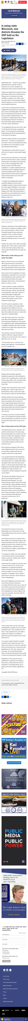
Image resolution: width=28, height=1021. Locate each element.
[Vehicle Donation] (14, 802)
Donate (23, 2)
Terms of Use (6, 979)
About (4, 995)
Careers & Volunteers (8, 1001)
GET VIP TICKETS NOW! (14, 762)
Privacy (4, 992)
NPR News (5, 692)
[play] (2, 1019)
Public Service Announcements (10, 988)
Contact (5, 998)
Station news (6, 958)
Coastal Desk (6, 953)
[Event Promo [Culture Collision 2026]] (14, 724)
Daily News (5, 950)
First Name (4, 939)
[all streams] (26, 1019)
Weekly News (6, 952)
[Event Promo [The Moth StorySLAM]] (14, 779)
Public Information (7, 985)
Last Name (4, 944)
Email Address (6, 934)
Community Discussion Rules (10, 982)
